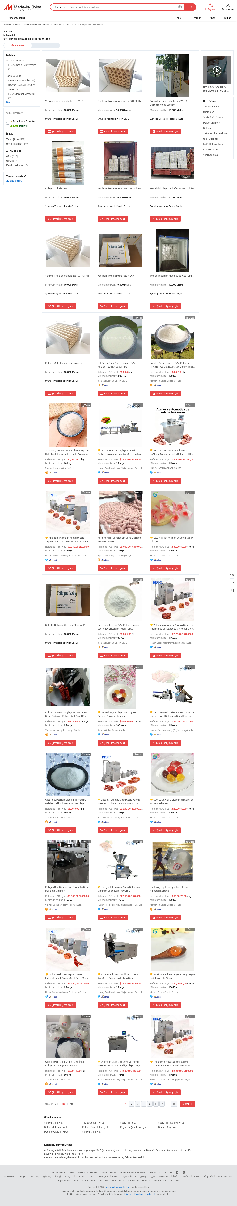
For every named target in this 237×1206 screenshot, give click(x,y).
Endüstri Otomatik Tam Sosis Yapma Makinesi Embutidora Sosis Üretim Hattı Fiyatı (119, 801)
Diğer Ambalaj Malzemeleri (22, 66)
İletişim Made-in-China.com (132, 1172)
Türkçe (196, 1176)
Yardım (197, 17)
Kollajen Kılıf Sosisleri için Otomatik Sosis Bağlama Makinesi (67, 888)
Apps (212, 17)
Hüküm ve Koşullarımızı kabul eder (140, 1194)
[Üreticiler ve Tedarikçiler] (22, 7)
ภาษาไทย (185, 1176)
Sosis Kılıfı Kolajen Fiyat (171, 1122)
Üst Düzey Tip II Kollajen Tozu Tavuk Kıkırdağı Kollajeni (169, 888)
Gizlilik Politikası (108, 1172)
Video (139, 317)
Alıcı (179, 17)
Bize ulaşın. (15, 180)
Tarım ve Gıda (13, 75)
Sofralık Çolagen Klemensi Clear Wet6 (65, 625)
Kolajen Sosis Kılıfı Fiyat (95, 1127)
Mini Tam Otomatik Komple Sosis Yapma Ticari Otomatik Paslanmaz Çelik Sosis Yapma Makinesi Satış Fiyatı (66, 539)
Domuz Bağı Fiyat (167, 1127)
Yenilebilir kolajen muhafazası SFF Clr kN (119, 188)
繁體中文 (47, 1176)
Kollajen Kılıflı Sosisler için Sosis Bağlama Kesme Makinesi (120, 539)
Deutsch (91, 1176)
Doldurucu (208, 128)
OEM (12, 156)
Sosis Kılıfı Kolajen (213, 117)
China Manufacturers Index (111, 1180)
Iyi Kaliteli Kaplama (213, 144)
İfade (72, 1172)
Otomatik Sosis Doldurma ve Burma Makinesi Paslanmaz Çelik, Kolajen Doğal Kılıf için (119, 1063)
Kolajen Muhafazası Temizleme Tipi (64, 363)
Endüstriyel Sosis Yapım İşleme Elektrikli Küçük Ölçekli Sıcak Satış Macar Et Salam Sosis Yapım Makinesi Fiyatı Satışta (67, 976)
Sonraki (186, 1103)
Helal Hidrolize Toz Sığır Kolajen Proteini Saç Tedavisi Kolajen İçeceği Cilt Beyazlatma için (119, 626)
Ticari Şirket (15, 139)
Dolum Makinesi (211, 122)
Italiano (115, 1176)
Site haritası (154, 1172)
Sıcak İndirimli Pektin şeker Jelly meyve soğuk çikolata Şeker (172, 976)
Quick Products (88, 1180)
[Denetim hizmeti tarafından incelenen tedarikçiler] (21, 121)
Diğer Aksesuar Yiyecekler (21, 95)
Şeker (13, 89)
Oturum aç (228, 9)
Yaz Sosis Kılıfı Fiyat (93, 1122)
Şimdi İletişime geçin (62, 131)
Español (80, 1176)
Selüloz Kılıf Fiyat (53, 1122)
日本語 (58, 1176)
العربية (152, 1176)
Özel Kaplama (210, 138)
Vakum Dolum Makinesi (215, 133)
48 (71, 1103)
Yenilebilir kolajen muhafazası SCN (116, 275)
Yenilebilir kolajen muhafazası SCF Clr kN (67, 275)
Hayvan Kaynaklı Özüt (22, 84)
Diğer (9, 102)
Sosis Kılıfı (208, 112)
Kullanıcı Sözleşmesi (87, 1172)
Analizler (168, 1172)
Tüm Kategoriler (16, 17)
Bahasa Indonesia (224, 1176)
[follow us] (184, 1172)
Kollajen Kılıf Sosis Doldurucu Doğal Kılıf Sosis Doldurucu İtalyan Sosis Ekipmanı (118, 976)
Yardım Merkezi (59, 1172)
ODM (12, 160)
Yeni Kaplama (210, 154)
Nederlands (164, 1176)
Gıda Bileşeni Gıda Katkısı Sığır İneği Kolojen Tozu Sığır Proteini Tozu (64, 1063)
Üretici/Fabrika (17, 143)
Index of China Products (139, 1180)
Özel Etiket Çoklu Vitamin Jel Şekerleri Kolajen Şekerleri (171, 801)
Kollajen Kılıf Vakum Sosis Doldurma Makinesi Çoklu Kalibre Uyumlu (119, 888)
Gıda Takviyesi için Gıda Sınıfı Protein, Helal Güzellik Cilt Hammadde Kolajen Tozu (65, 801)
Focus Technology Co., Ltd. (117, 1187)
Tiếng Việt (208, 1176)
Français (69, 1176)
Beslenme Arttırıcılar (21, 80)
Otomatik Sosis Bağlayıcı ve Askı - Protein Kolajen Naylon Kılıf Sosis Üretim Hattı (119, 452)
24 (56, 1103)
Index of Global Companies (166, 1180)
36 (63, 1104)
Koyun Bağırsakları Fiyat (133, 1127)
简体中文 (35, 1176)
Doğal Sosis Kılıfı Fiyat (56, 1131)
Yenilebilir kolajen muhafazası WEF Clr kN (172, 188)
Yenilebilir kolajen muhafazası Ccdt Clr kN (172, 275)
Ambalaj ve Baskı (15, 60)
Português (104, 1176)
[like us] (177, 1172)
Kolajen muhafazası (56, 188)
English (23, 1176)
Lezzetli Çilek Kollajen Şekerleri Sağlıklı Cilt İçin (172, 539)
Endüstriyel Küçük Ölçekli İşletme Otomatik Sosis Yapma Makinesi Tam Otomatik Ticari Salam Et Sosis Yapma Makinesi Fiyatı (170, 1063)
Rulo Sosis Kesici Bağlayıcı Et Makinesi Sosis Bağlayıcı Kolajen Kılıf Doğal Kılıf (66, 714)
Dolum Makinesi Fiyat (55, 1127)
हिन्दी (175, 1176)
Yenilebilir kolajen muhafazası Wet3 (64, 101)
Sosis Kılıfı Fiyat (128, 1122)
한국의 (143, 1176)
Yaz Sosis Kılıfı (211, 106)
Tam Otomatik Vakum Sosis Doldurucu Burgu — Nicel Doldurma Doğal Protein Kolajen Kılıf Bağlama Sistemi (172, 714)
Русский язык (129, 1176)
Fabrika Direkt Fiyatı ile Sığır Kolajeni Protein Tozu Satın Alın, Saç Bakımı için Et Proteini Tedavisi (172, 364)
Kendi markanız (17, 165)
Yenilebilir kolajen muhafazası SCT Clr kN (119, 101)
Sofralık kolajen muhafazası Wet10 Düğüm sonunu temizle (168, 102)
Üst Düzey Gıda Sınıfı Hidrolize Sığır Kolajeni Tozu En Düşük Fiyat (117, 364)
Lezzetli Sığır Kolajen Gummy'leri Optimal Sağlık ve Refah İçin (117, 714)
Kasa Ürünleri (210, 149)
